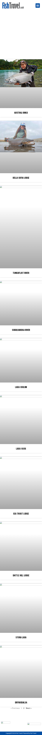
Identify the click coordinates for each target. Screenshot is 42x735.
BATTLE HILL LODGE (21, 575)
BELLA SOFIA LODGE (21, 177)
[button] (38, 5)
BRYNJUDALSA (21, 702)
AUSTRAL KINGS (21, 112)
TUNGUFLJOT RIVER (21, 272)
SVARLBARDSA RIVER (21, 329)
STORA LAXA (21, 637)
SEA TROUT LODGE (21, 513)
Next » (28, 708)
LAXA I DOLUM (21, 387)
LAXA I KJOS (21, 448)
